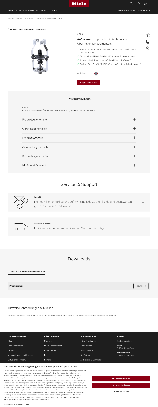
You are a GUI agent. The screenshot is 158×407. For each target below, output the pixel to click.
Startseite (11, 18)
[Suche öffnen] (131, 4)
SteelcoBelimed (87, 351)
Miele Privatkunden (88, 341)
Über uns (48, 341)
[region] (79, 385)
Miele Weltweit (50, 351)
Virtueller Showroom (17, 360)
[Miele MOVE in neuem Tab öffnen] (138, 4)
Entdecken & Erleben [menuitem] (28, 10)
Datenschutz (18, 404)
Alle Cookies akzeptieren (121, 379)
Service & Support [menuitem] (126, 10)
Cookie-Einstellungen (121, 391)
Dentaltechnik (28, 18)
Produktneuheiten (15, 346)
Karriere (47, 360)
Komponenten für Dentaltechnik (45, 18)
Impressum (8, 404)
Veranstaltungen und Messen (20, 355)
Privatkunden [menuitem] (144, 10)
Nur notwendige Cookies (121, 385)
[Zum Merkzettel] (145, 4)
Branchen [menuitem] (12, 10)
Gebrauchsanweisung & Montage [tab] (26, 272)
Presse (47, 355)
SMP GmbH (85, 355)
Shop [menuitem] (54, 10)
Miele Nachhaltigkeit (53, 346)
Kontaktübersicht (124, 341)
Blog (10, 341)
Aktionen (12, 351)
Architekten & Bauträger (90, 360)
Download (141, 286)
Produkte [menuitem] (45, 10)
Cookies (26, 404)
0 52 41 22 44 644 (125, 348)
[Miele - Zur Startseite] (79, 3)
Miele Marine (86, 346)
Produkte (19, 18)
